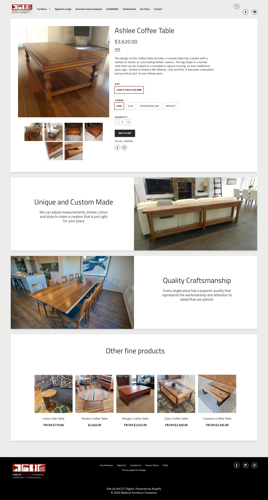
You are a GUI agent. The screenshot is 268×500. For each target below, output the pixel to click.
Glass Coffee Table (176, 418)
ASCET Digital (125, 488)
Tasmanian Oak (149, 106)
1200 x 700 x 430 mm (128, 89)
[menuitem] (44, 9)
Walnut (171, 106)
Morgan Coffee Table (135, 418)
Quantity (121, 117)
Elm (130, 106)
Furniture (42, 9)
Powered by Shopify (148, 488)
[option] (63, 71)
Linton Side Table (53, 418)
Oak (119, 106)
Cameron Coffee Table (217, 418)
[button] (125, 133)
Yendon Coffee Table (94, 418)
